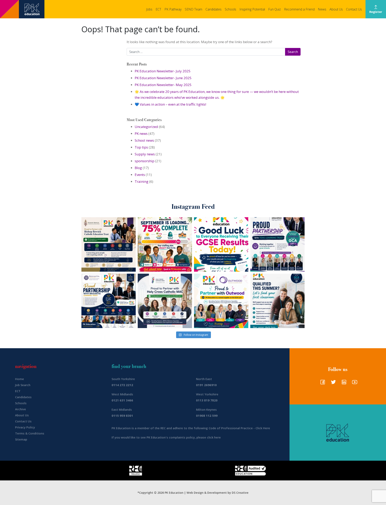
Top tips (141, 147)
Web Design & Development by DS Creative (217, 493)
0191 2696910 (206, 385)
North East (204, 379)
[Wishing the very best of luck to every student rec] (221, 244)
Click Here (263, 428)
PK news (141, 133)
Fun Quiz (274, 9)
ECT (158, 9)
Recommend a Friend (299, 9)
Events (140, 174)
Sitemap (21, 439)
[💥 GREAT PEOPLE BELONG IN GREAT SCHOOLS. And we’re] (108, 244)
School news (144, 140)
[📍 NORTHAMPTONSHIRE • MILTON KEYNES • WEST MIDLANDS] (277, 244)
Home (19, 379)
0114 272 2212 (122, 385)
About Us (336, 9)
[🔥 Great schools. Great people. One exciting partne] (108, 301)
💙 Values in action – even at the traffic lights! (170, 104)
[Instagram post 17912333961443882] (165, 244)
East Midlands (122, 409)
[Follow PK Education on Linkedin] (343, 383)
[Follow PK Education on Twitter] (332, 383)
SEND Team (193, 9)
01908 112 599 (207, 416)
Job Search (22, 385)
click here (214, 437)
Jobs (149, 9)
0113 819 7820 (207, 400)
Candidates (213, 9)
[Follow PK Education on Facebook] (322, 383)
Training (141, 181)
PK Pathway (173, 9)
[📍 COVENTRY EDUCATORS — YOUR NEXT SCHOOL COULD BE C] (165, 301)
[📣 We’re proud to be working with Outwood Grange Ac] (221, 301)
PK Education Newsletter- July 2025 (163, 71)
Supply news (145, 154)
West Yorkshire (207, 394)
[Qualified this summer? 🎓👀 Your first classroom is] (277, 301)
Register (375, 12)
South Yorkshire (123, 379)
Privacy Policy (25, 427)
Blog (138, 167)
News (322, 9)
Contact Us (354, 9)
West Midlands (122, 394)
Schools (230, 9)
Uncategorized (146, 126)
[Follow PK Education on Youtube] (354, 383)
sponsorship (144, 161)
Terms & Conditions (29, 433)
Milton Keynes (206, 409)
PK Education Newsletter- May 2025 (163, 84)
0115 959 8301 (122, 416)
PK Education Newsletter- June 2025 (163, 78)
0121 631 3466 (122, 400)
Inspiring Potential (252, 9)
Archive (20, 409)
